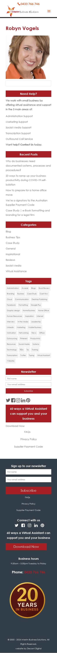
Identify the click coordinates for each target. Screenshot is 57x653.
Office (42, 333)
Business (20, 294)
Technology (12, 350)
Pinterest (23, 338)
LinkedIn (10, 327)
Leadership (36, 322)
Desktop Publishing (39, 299)
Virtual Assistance (16, 271)
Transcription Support (18, 133)
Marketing (21, 327)
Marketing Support (17, 121)
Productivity (35, 338)
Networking (23, 333)
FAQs (27, 431)
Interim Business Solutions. (34, 639)
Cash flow (44, 294)
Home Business (29, 310)
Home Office (43, 310)
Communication (22, 299)
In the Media (23, 322)
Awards (25, 288)
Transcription (12, 355)
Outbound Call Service (19, 138)
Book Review (44, 288)
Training (35, 350)
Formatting (23, 305)
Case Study (12, 242)
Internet (40, 316)
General (10, 248)
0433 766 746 (30, 4)
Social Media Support (18, 127)
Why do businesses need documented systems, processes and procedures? (28, 165)
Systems (36, 344)
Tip (28, 350)
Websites (10, 361)
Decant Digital (34, 648)
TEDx (22, 350)
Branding (10, 294)
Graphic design (13, 310)
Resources (11, 344)
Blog (8, 231)
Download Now (15, 425)
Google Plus (36, 305)
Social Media (13, 265)
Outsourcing (12, 338)
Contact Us (26, 144)
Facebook (11, 305)
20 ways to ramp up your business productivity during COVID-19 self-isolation (26, 180)
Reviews (10, 259)
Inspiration (29, 316)
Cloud (9, 299)
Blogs (33, 288)
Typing (31, 355)
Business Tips (13, 237)
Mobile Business (34, 327)
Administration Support (19, 116)
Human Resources (14, 316)
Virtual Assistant (43, 355)
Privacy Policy (28, 439)
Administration (13, 288)
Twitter (23, 355)
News (34, 333)
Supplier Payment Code (28, 446)
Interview (11, 322)
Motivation (11, 333)
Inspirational (13, 254)
